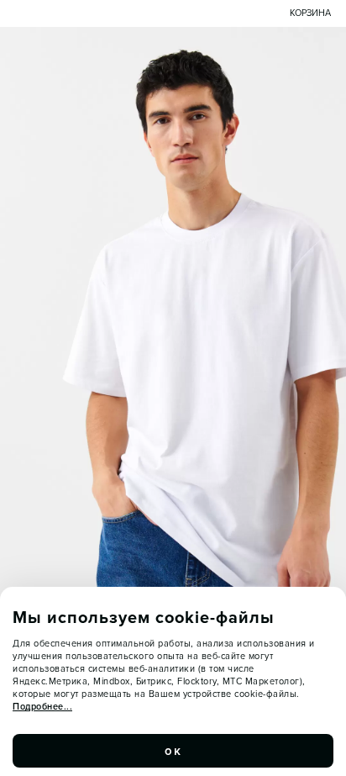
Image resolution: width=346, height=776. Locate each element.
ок (173, 750)
